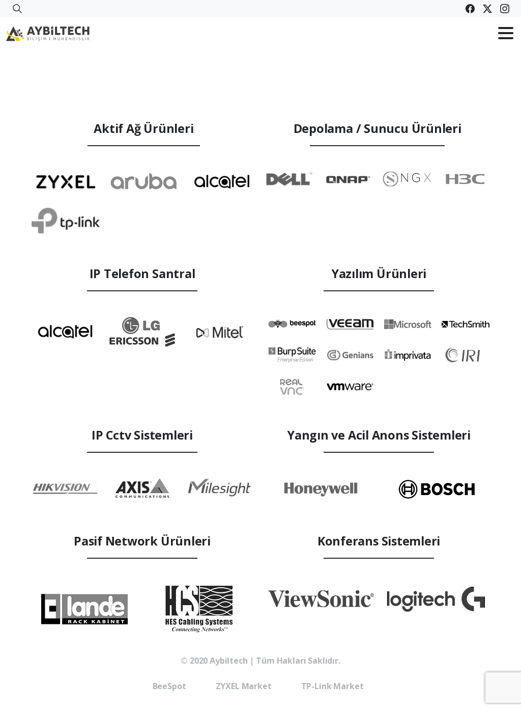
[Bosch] (437, 489)
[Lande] (84, 609)
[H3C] (465, 179)
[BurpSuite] (292, 355)
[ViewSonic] (321, 598)
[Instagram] (504, 8)
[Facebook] (470, 8)
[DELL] (289, 178)
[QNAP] (348, 178)
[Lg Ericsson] (142, 331)
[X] (487, 8)
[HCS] (200, 609)
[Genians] (350, 355)
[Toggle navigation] (506, 33)
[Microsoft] (408, 323)
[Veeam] (350, 323)
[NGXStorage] (407, 179)
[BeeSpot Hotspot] (292, 323)
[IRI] (465, 355)
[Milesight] (219, 488)
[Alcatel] (222, 181)
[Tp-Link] (66, 220)
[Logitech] (437, 599)
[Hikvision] (65, 487)
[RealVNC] (292, 387)
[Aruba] (144, 181)
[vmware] (350, 387)
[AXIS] (142, 488)
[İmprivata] (408, 355)
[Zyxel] (66, 181)
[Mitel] (219, 331)
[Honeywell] (321, 489)
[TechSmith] (465, 323)
